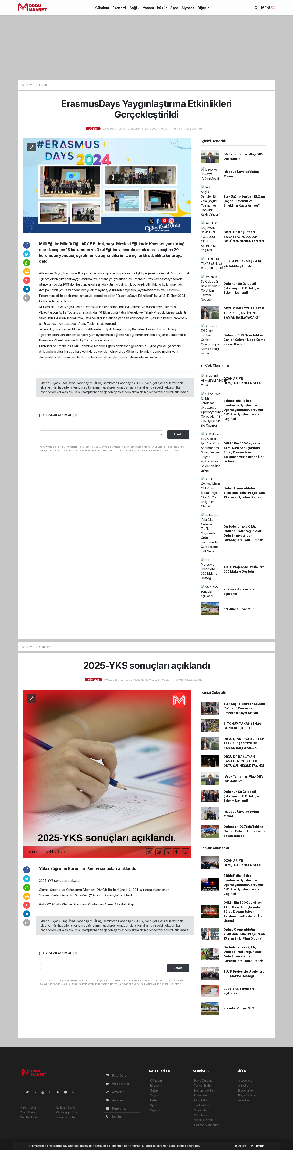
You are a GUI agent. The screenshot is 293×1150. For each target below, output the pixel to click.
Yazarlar (117, 1092)
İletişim (116, 1116)
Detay (241, 1145)
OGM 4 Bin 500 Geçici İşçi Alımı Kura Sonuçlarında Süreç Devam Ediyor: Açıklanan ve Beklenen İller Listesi (244, 452)
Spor (174, 8)
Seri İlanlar (201, 1115)
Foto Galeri (119, 1075)
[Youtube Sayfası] (44, 1092)
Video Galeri (120, 1084)
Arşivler (117, 1100)
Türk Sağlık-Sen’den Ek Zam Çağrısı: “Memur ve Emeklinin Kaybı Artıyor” (244, 200)
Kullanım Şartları (66, 1107)
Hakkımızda (28, 1107)
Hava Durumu (203, 1080)
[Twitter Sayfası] (29, 1092)
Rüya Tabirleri (247, 1095)
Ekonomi (119, 8)
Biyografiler (246, 1090)
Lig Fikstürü (202, 1100)
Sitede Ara (245, 1080)
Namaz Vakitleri (204, 1090)
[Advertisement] (146, 47)
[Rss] (59, 1092)
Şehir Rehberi (203, 1120)
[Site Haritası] (67, 1092)
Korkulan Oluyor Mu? (239, 609)
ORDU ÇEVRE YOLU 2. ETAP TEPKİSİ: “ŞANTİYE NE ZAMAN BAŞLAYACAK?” (244, 312)
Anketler (243, 1085)
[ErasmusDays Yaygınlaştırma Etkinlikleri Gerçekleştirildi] (107, 185)
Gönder (178, 434)
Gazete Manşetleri (206, 1125)
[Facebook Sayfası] (21, 1092)
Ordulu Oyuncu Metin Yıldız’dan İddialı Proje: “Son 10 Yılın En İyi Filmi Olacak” (244, 492)
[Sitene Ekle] (75, 1092)
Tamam (259, 1145)
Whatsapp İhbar (67, 1112)
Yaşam (148, 8)
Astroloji (243, 1100)
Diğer (202, 8)
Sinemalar (200, 1110)
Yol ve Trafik (202, 1085)
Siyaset (187, 8)
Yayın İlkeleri (28, 1112)
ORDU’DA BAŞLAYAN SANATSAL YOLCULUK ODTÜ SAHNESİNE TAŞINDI (244, 236)
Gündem (102, 8)
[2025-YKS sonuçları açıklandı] (107, 773)
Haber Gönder (66, 1117)
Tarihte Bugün (203, 1105)
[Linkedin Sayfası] (52, 1092)
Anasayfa (28, 84)
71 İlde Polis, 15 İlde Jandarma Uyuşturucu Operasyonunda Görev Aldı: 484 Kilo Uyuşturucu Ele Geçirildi (244, 410)
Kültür (162, 8)
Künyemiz (119, 1108)
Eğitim (43, 84)
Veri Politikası (29, 1117)
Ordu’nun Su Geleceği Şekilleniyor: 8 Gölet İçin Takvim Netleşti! (241, 288)
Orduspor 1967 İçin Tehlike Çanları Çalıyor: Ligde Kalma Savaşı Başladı (245, 339)
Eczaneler (201, 1095)
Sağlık (134, 8)
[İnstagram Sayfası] (37, 1092)
